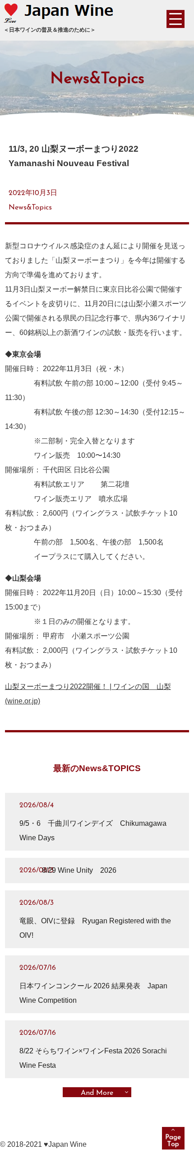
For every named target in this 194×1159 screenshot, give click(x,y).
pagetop (173, 1138)
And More (97, 1093)
